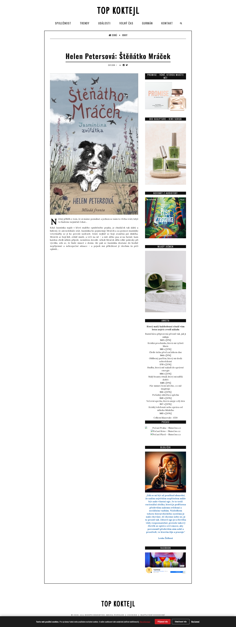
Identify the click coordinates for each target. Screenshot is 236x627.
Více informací (145, 621)
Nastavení (195, 621)
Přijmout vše (163, 621)
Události (104, 23)
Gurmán (147, 23)
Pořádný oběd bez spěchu (165, 395)
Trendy (84, 23)
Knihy (124, 35)
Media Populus (115, 615)
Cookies (132, 615)
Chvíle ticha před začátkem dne (165, 352)
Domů (114, 35)
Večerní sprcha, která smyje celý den (165, 401)
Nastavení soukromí (153, 615)
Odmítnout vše (181, 621)
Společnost (63, 23)
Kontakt (167, 23)
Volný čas (126, 23)
